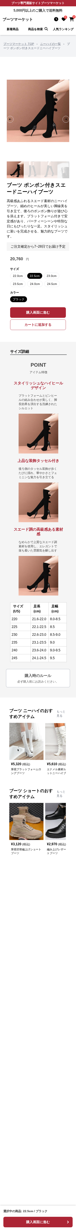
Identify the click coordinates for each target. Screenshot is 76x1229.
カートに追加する (38, 324)
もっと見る (61, 713)
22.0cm (18, 276)
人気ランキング (63, 29)
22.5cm (35, 276)
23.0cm (52, 276)
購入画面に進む (38, 312)
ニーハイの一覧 (50, 44)
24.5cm (52, 284)
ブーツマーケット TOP (18, 44)
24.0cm (35, 284)
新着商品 (13, 29)
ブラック (18, 299)
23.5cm (18, 284)
